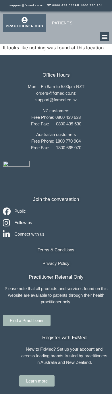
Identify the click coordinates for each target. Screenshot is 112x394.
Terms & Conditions (56, 249)
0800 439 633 (61, 5)
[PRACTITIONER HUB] (24, 20)
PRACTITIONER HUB (24, 26)
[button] (104, 36)
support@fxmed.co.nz (26, 5)
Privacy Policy (56, 263)
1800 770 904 (89, 5)
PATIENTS (62, 23)
